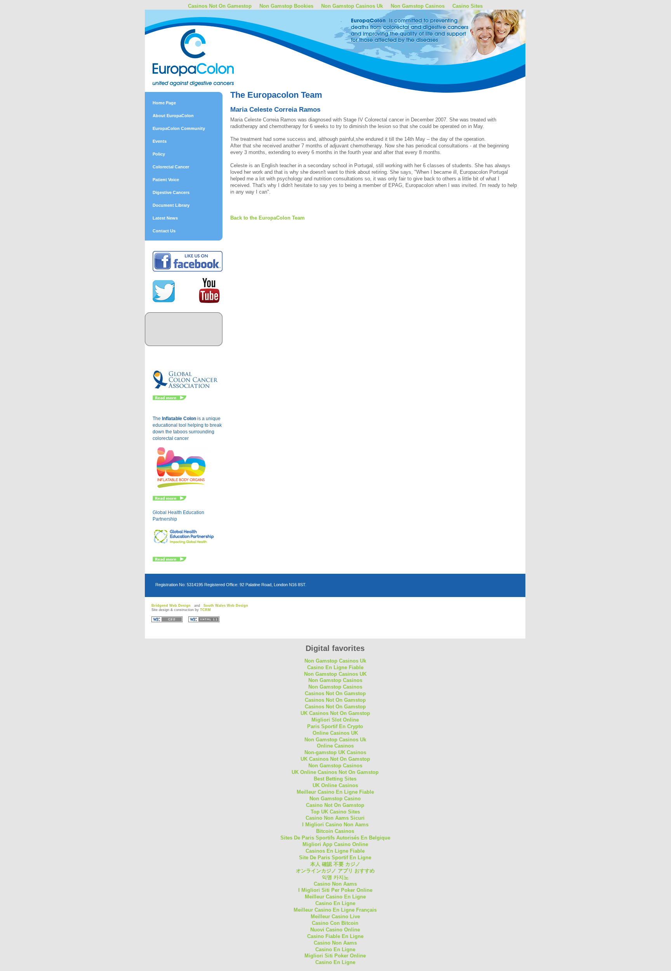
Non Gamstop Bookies (286, 6)
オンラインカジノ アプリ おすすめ (335, 871)
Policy (159, 154)
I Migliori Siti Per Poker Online (335, 890)
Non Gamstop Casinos (418, 6)
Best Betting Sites (335, 779)
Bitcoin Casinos (335, 831)
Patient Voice (166, 179)
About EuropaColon (173, 115)
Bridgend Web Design (171, 606)
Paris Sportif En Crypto (335, 726)
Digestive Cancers (171, 192)
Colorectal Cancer (171, 166)
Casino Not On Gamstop (335, 805)
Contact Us (164, 230)
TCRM (205, 610)
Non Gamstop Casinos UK (335, 674)
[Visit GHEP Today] (184, 542)
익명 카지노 (335, 877)
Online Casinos (335, 746)
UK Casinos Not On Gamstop (335, 713)
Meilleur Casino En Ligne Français (335, 910)
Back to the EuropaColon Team (267, 218)
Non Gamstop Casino (335, 798)
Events (160, 141)
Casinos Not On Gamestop (220, 6)
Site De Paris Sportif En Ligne (335, 857)
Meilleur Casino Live (335, 916)
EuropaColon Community (179, 128)
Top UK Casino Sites (335, 812)
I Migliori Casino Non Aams (335, 824)
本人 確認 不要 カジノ (335, 864)
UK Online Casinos (335, 785)
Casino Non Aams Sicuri (335, 818)
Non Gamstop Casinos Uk (352, 6)
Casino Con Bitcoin (335, 923)
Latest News (165, 218)
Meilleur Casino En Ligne (335, 897)
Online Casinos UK (335, 733)
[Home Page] (213, 39)
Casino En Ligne (335, 903)
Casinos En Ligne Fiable (335, 851)
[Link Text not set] (169, 560)
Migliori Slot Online (335, 720)
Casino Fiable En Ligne (335, 936)
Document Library (171, 205)
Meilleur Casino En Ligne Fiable (335, 792)
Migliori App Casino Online (335, 844)
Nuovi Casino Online (335, 930)
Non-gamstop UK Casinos (335, 752)
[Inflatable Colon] (182, 488)
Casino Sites (467, 6)
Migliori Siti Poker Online (335, 956)
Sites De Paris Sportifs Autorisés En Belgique (335, 838)
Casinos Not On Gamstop (335, 693)
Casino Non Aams (335, 884)
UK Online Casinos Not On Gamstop (335, 772)
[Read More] (169, 399)
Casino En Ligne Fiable (335, 667)
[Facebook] (188, 270)
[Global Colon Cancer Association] (186, 388)
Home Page (164, 102)
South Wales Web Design (225, 606)
